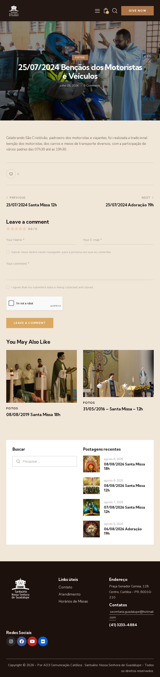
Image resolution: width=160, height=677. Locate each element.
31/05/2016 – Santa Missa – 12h (113, 408)
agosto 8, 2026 (113, 459)
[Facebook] (21, 641)
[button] (97, 11)
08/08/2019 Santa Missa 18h (33, 414)
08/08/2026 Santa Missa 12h (124, 487)
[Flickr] (43, 641)
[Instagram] (11, 641)
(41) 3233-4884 (123, 624)
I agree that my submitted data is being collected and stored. (52, 287)
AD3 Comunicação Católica (63, 665)
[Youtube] (32, 641)
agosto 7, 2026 (113, 502)
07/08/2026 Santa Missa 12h (124, 509)
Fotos (80, 57)
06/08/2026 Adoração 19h (123, 531)
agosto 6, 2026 (113, 524)
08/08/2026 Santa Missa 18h (124, 466)
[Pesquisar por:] (44, 461)
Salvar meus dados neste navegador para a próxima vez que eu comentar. (61, 252)
